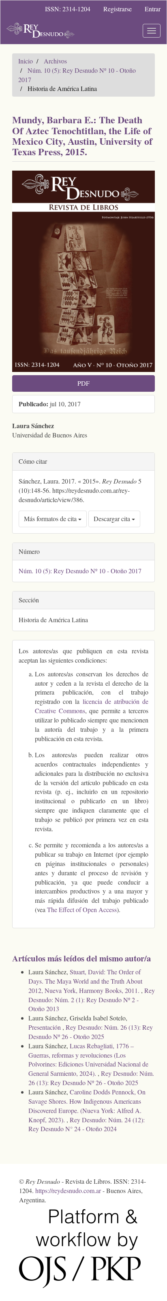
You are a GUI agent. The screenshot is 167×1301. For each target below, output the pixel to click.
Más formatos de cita (51, 518)
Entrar (153, 8)
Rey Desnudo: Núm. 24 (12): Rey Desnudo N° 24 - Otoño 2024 (86, 1124)
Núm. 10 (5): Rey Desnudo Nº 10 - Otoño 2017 (80, 570)
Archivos (55, 61)
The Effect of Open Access (82, 909)
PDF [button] (83, 383)
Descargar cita (113, 518)
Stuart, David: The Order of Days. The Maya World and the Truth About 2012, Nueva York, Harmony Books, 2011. (85, 981)
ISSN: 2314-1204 (67, 8)
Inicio (25, 61)
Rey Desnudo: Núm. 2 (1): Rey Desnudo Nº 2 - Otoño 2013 (91, 999)
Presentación (45, 1027)
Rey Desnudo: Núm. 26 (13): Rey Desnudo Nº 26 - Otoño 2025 (90, 1032)
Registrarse (117, 8)
